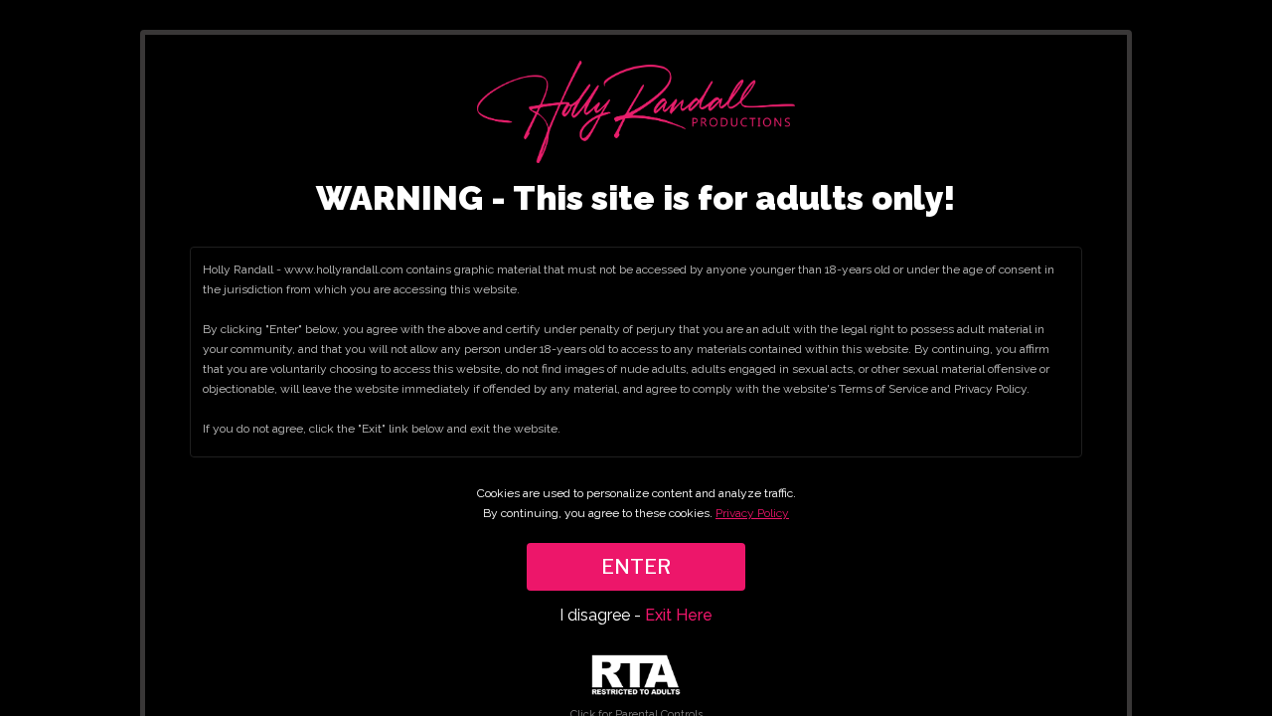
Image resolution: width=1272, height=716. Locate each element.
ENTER (636, 567)
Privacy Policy (752, 513)
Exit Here (679, 615)
